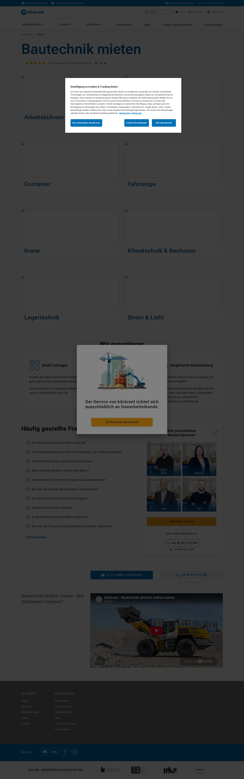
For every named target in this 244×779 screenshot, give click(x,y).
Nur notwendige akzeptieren (86, 123)
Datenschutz (125, 113)
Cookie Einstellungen (136, 123)
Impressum (136, 113)
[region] (123, 105)
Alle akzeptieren (164, 123)
